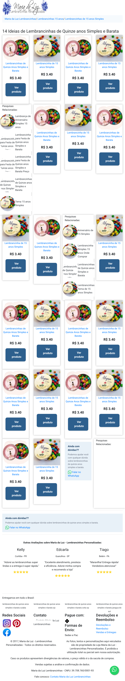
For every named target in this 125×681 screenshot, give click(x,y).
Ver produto (16, 89)
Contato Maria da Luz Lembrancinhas (46, 622)
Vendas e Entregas (106, 632)
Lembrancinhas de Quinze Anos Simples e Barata (15, 67)
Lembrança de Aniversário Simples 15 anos (23, 122)
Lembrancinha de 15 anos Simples (47, 65)
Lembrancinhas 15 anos (51, 18)
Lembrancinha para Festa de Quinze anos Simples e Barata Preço (23, 164)
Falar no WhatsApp (74, 474)
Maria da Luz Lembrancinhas (20, 18)
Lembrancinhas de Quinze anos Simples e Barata (23, 184)
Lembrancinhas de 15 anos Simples (84, 18)
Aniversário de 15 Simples (85, 232)
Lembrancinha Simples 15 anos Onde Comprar (85, 251)
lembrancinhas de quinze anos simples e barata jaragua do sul (109, 608)
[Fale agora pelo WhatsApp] (114, 670)
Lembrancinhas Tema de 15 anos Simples (86, 289)
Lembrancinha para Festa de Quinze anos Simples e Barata (23, 142)
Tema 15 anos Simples (23, 203)
